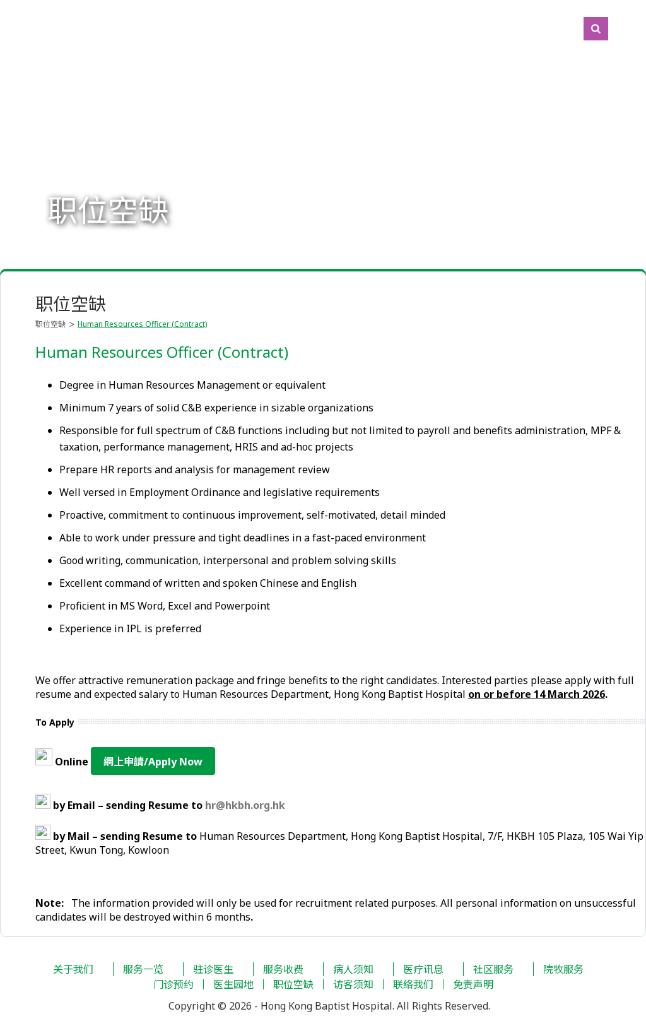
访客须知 (353, 984)
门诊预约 (173, 984)
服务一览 (143, 969)
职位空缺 (50, 324)
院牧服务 (563, 969)
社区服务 (493, 969)
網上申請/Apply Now (153, 762)
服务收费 (283, 969)
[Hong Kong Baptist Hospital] (6, 28)
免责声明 (473, 984)
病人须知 (353, 969)
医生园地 (233, 984)
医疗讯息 (423, 969)
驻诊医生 (213, 969)
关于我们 (73, 969)
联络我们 (413, 984)
